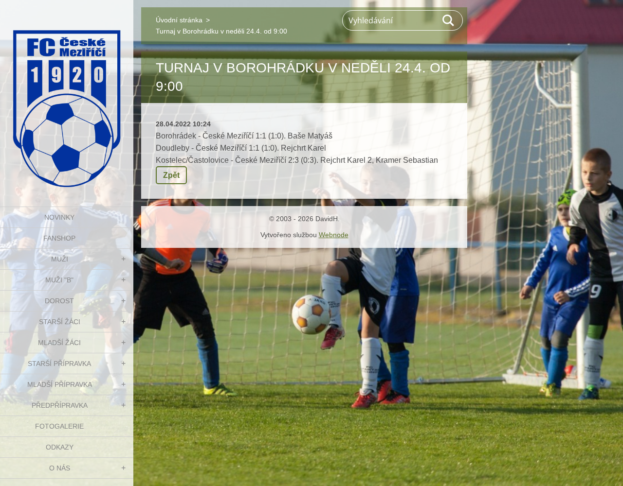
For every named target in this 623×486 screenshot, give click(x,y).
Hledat (448, 20)
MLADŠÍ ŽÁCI (59, 343)
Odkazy (59, 447)
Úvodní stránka (179, 20)
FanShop (59, 238)
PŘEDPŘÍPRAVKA (60, 405)
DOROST (59, 301)
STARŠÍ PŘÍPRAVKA (59, 363)
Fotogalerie (59, 426)
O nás (59, 468)
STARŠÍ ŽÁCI (59, 322)
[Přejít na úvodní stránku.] (66, 97)
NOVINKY (59, 217)
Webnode (333, 235)
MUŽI (59, 259)
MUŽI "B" (59, 280)
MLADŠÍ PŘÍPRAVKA (59, 384)
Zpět (171, 175)
